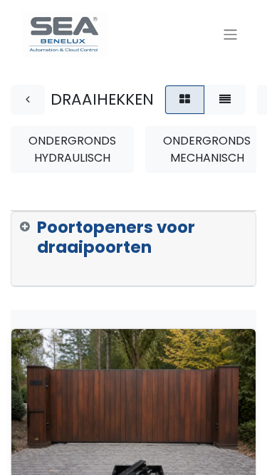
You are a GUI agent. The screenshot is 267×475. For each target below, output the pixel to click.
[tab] (133, 249)
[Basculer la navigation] (230, 33)
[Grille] (184, 100)
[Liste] (225, 100)
